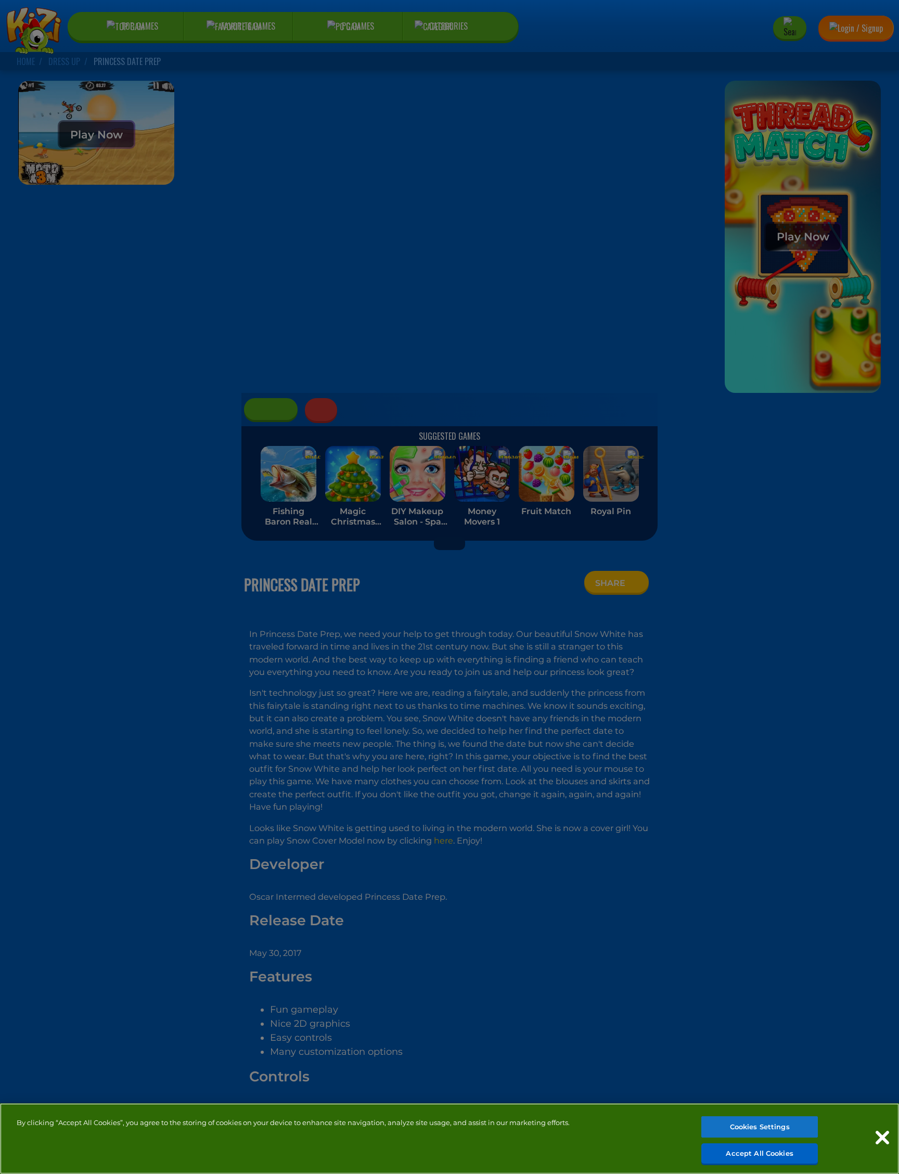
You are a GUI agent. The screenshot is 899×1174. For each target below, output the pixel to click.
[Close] (882, 1137)
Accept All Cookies (759, 1153)
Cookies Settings (760, 1126)
